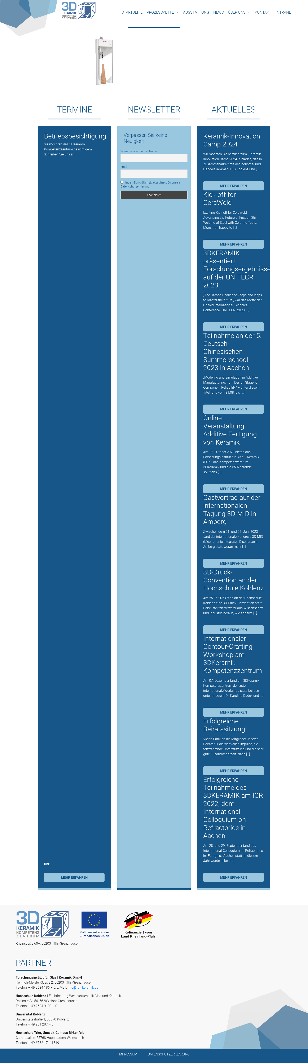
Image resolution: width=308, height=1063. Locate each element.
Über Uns (237, 12)
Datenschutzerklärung (169, 1054)
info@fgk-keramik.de (83, 987)
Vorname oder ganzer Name (138, 151)
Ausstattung (196, 12)
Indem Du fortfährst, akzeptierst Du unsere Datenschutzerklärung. (150, 184)
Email (124, 167)
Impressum (127, 1054)
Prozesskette (160, 12)
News (218, 12)
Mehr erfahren (74, 877)
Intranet (284, 12)
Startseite (132, 12)
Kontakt (263, 12)
